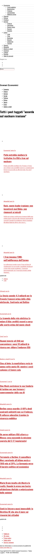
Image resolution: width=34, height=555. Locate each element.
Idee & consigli (8, 56)
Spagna (9, 31)
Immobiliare (11, 13)
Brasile (9, 40)
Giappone (10, 42)
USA (8, 34)
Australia (10, 38)
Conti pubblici (11, 7)
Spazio (6, 45)
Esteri (5, 32)
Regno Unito (11, 27)
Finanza (9, 11)
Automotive (11, 9)
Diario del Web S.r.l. (6, 547)
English (6, 54)
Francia (9, 23)
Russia (9, 29)
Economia (7, 5)
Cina (8, 36)
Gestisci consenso (9, 542)
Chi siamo (6, 536)
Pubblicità (6, 534)
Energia (6, 16)
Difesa (6, 18)
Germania (10, 25)
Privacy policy (7, 538)
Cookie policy (7, 540)
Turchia (9, 43)
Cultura (6, 52)
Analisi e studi (8, 49)
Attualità (6, 47)
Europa (6, 22)
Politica (6, 20)
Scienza (6, 51)
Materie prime (11, 14)
